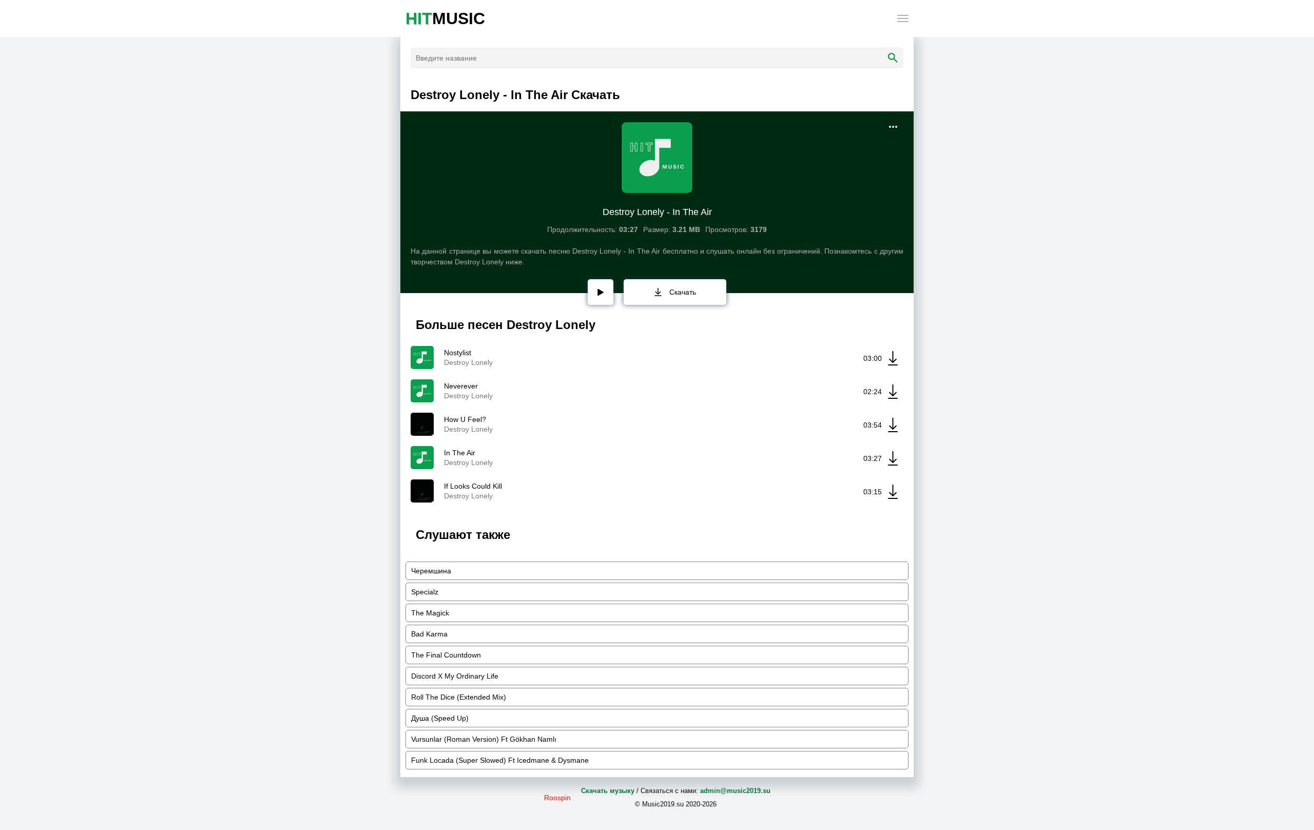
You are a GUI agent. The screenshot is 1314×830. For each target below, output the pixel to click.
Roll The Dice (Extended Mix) (458, 697)
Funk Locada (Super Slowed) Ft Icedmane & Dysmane (500, 760)
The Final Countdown (446, 655)
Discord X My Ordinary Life (454, 676)
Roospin (557, 797)
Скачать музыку (607, 791)
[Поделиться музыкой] (893, 127)
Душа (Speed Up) (440, 718)
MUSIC (445, 18)
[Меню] (903, 18)
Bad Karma (429, 634)
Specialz (424, 592)
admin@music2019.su (735, 791)
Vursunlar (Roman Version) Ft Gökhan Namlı (483, 739)
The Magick (430, 613)
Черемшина (431, 571)
